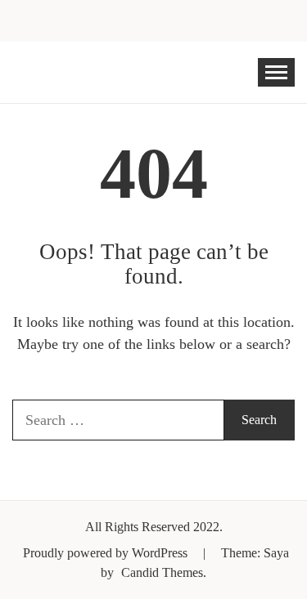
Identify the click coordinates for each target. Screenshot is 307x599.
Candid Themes (162, 572)
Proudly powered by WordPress (107, 553)
